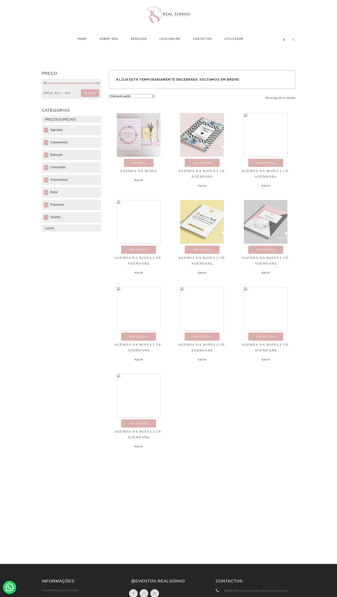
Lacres (49, 228)
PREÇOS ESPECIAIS (60, 119)
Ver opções (202, 163)
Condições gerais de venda (60, 590)
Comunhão (58, 167)
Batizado (56, 154)
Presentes (57, 204)
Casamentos (59, 142)
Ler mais (138, 163)
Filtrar (90, 93)
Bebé (54, 192)
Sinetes (55, 217)
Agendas (56, 129)
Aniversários (59, 179)
